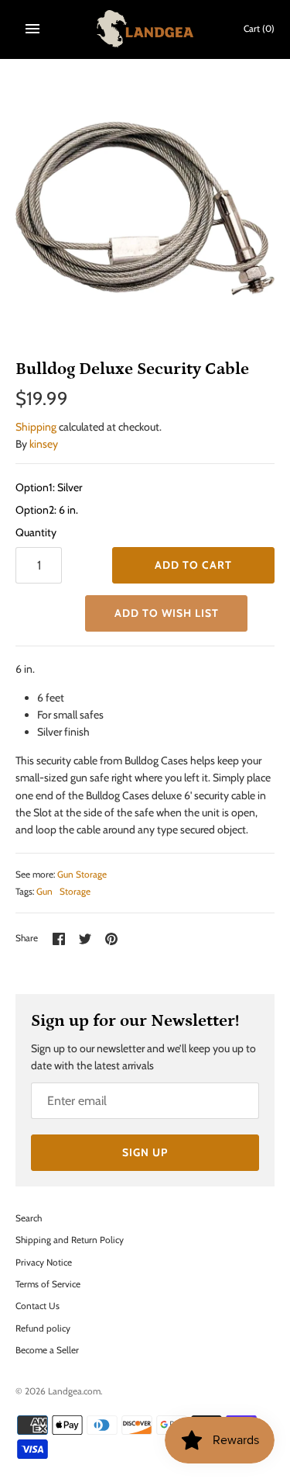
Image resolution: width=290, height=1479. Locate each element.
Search (28, 1218)
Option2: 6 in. (46, 510)
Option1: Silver (48, 487)
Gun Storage (82, 874)
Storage (75, 891)
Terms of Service (47, 1284)
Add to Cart (193, 565)
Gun (44, 891)
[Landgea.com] (145, 28)
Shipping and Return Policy (69, 1240)
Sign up (145, 1152)
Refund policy (42, 1328)
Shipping (35, 427)
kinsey (43, 444)
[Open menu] (32, 29)
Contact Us (37, 1306)
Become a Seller (47, 1350)
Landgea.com (74, 1391)
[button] (166, 613)
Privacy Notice (43, 1262)
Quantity (35, 532)
